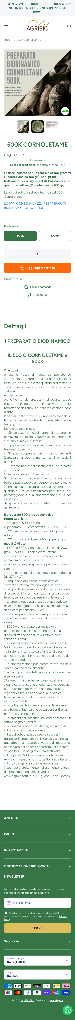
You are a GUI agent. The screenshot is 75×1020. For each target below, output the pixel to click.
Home (7, 40)
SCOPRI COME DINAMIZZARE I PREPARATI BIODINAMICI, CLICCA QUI (35, 206)
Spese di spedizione (23, 165)
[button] (69, 26)
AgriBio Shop (28, 1000)
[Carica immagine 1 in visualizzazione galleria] (23, 126)
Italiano (12, 976)
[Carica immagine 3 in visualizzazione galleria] (52, 124)
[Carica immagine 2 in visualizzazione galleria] (37, 126)
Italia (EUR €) (16, 962)
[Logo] (38, 25)
